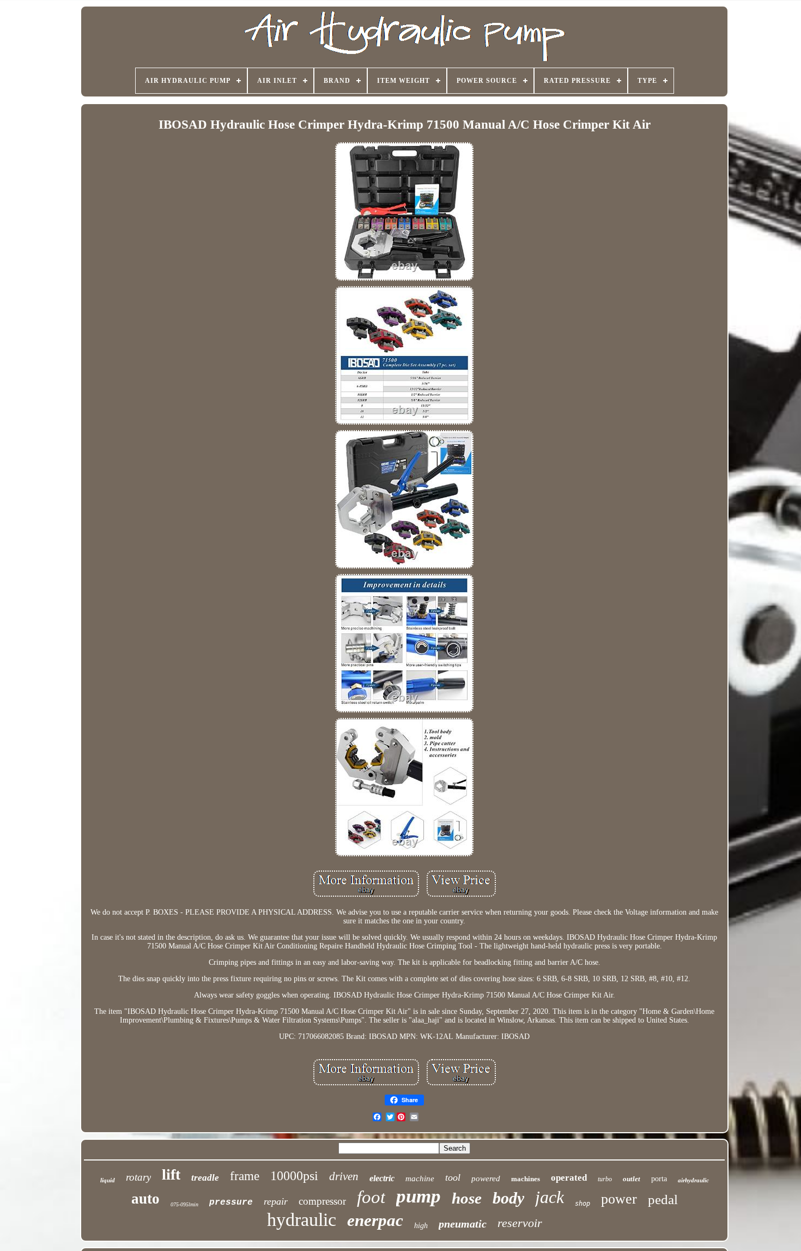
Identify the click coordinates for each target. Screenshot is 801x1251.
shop (582, 1203)
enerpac (375, 1220)
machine (419, 1178)
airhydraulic (693, 1180)
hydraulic (301, 1220)
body (508, 1198)
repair (276, 1201)
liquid (107, 1180)
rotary (138, 1177)
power (619, 1199)
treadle (205, 1178)
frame (244, 1176)
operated (569, 1178)
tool (452, 1177)
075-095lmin (184, 1204)
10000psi (294, 1176)
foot (371, 1197)
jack (549, 1197)
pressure (231, 1202)
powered (485, 1178)
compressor (322, 1201)
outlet (631, 1179)
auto (145, 1198)
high (421, 1226)
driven (344, 1176)
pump (418, 1196)
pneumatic (463, 1224)
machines (525, 1179)
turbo (605, 1179)
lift (171, 1174)
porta (659, 1179)
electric (382, 1178)
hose (467, 1198)
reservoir (519, 1223)
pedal (663, 1199)
